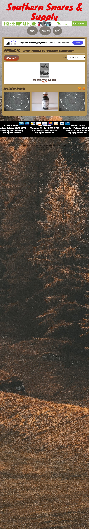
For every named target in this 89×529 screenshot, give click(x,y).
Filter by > (11, 57)
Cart (57, 30)
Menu (32, 30)
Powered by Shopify (44, 149)
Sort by (65, 57)
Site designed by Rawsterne (44, 147)
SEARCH (31, 129)
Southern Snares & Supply (39, 145)
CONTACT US (56, 129)
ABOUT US (42, 129)
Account (46, 30)
